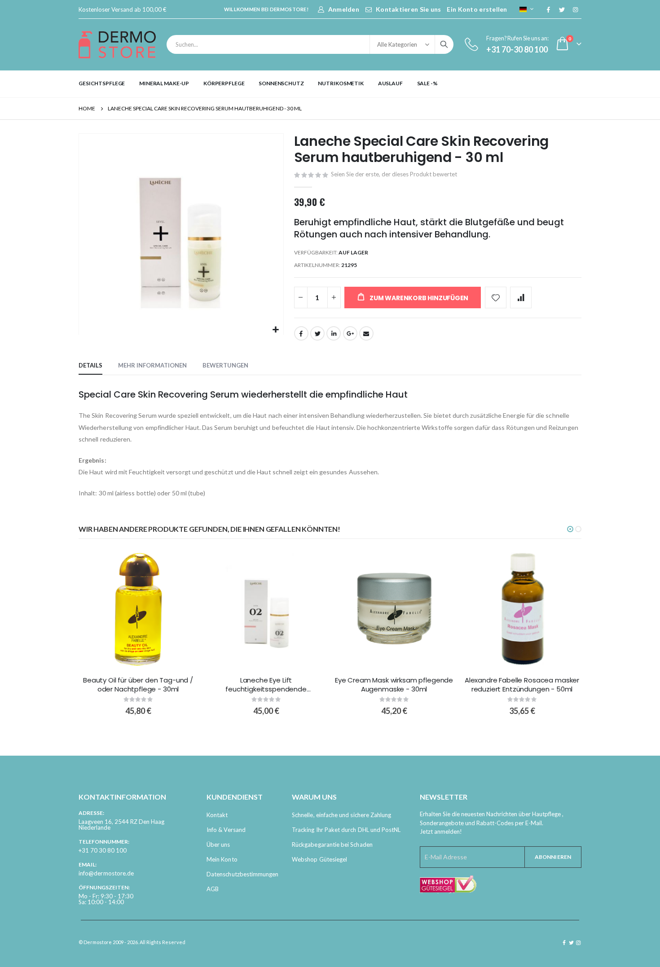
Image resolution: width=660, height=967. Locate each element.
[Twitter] (562, 9)
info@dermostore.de (106, 873)
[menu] (330, 83)
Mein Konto (222, 859)
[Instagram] (575, 9)
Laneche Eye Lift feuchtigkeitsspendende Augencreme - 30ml (266, 685)
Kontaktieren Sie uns (408, 9)
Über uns (218, 844)
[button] (275, 330)
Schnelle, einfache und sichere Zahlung (341, 814)
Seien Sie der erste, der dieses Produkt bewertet (394, 174)
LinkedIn (333, 333)
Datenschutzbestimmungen (243, 874)
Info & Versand (226, 829)
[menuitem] (102, 83)
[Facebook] (548, 9)
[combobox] (310, 44)
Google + (350, 333)
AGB (213, 889)
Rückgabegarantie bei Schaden (332, 844)
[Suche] (444, 44)
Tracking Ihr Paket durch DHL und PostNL (346, 829)
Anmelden (343, 9)
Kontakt (217, 814)
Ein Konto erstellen (477, 9)
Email (366, 333)
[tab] (90, 366)
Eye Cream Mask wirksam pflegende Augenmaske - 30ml (394, 685)
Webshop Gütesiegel (319, 859)
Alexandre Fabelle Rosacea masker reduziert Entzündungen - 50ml (522, 685)
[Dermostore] (117, 44)
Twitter (317, 333)
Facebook (301, 333)
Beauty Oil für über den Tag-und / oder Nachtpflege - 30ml (138, 685)
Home (87, 108)
